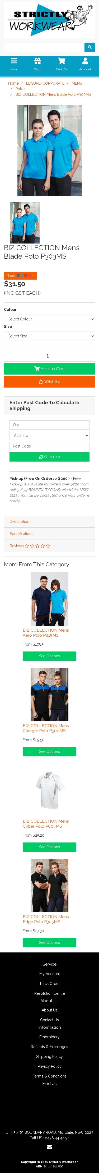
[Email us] (49, 1147)
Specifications (21, 534)
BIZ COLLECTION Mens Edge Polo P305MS (46, 919)
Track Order (49, 983)
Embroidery (49, 1037)
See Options (49, 656)
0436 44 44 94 (57, 1138)
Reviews (17, 546)
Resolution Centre (49, 993)
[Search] (89, 47)
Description (19, 521)
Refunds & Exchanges (49, 1047)
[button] (49, 382)
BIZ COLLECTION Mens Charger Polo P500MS (46, 728)
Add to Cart (52, 368)
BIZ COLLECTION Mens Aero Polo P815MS (46, 633)
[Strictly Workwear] (49, 19)
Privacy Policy (50, 1066)
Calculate (51, 457)
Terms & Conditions (50, 1076)
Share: (11, 276)
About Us (50, 1010)
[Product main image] (49, 150)
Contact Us (49, 1020)
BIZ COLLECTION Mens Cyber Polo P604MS (46, 824)
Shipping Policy (49, 1056)
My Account (49, 974)
